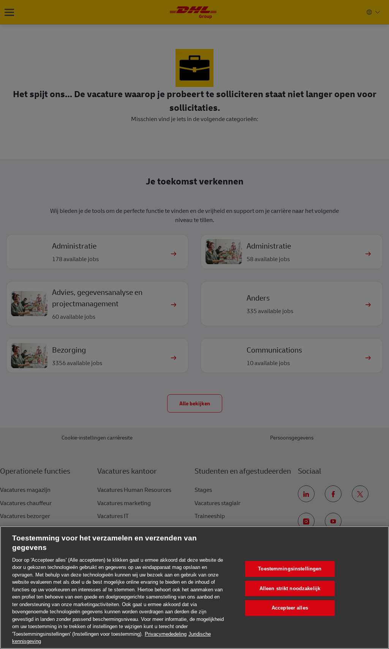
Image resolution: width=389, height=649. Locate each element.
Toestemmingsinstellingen (289, 569)
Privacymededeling (166, 634)
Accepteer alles (290, 608)
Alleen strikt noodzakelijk (289, 588)
